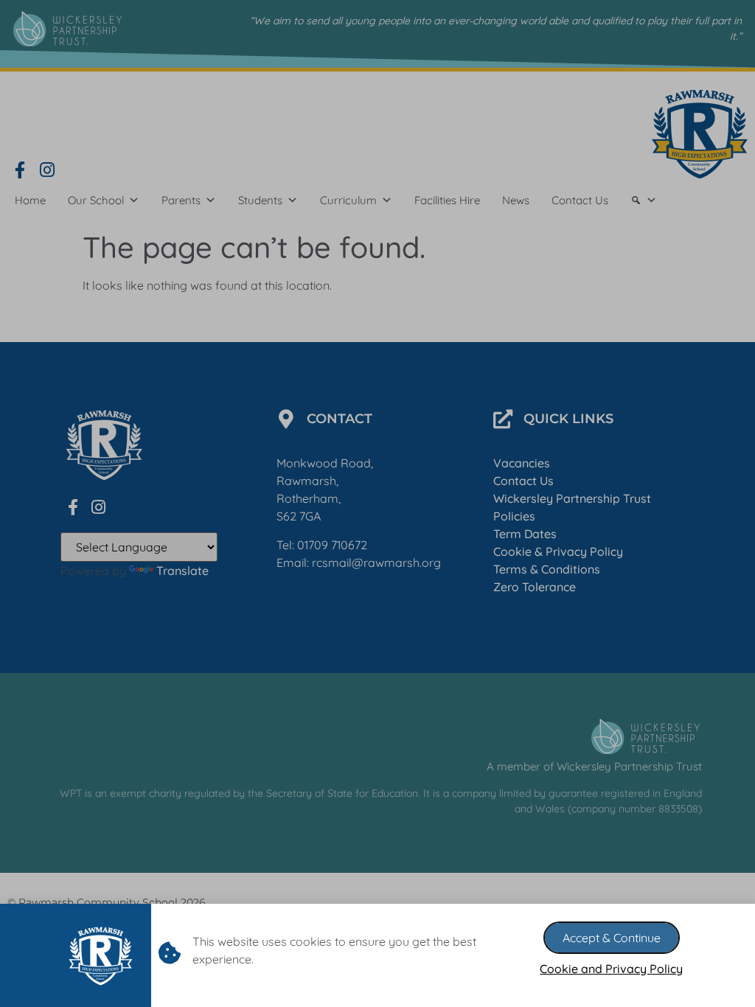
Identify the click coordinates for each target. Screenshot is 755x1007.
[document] (377, 503)
